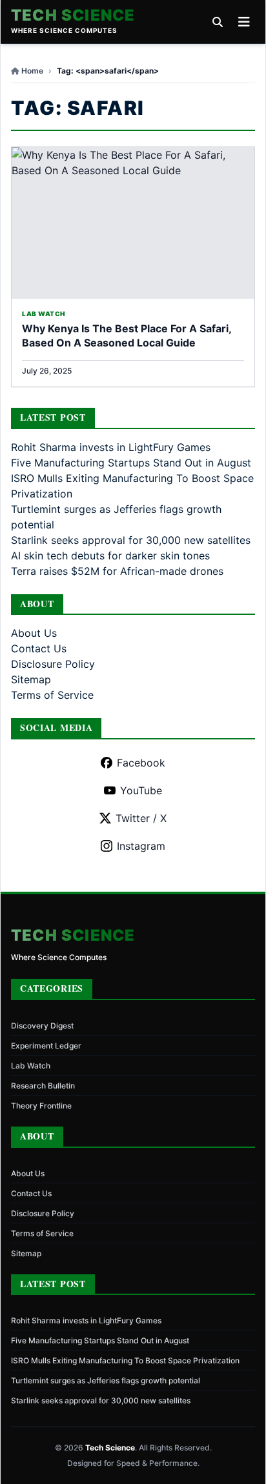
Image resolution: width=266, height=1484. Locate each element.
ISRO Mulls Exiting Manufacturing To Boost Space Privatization (125, 1360)
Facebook (141, 762)
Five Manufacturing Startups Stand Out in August (131, 462)
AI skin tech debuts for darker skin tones (110, 555)
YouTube (141, 790)
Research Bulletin (43, 1085)
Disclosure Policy (53, 663)
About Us (34, 633)
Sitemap (31, 679)
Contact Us (38, 648)
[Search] (217, 22)
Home (32, 70)
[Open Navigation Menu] (244, 22)
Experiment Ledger (46, 1045)
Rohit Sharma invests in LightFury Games (110, 447)
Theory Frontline (41, 1105)
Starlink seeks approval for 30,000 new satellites (131, 540)
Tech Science (73, 15)
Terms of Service (52, 694)
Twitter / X (141, 818)
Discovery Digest (42, 1025)
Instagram (141, 845)
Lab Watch (30, 1065)
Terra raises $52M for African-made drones (117, 571)
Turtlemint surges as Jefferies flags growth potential (105, 1380)
